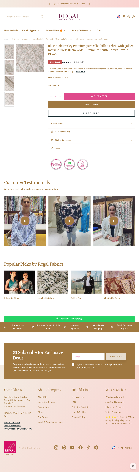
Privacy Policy (78, 417)
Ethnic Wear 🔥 (54, 30)
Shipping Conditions (81, 407)
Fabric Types (29, 30)
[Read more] (124, 17)
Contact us (43, 407)
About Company (49, 390)
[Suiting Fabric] (86, 282)
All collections (39, 30)
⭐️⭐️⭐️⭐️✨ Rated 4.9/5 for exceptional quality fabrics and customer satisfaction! (119, 420)
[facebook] (80, 447)
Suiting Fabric (77, 298)
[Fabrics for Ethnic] (19, 282)
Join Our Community (115, 402)
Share (57, 148)
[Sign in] (128, 17)
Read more (80, 71)
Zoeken (42, 17)
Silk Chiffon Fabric (112, 298)
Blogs (40, 412)
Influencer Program (114, 407)
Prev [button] (49, 4)
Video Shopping (113, 412)
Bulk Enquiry (91, 113)
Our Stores (43, 417)
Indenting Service (46, 402)
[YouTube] (72, 447)
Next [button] (89, 4)
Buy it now (91, 104)
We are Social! (115, 390)
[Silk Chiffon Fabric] (119, 282)
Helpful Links (81, 390)
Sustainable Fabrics (45, 298)
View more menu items (100, 30)
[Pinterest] (64, 447)
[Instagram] (56, 447)
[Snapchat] (96, 447)
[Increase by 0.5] (59, 96)
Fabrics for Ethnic (11, 298)
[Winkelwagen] (133, 17)
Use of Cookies (79, 412)
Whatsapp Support (114, 397)
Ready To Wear (80, 30)
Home (6, 39)
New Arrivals (11, 30)
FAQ (74, 402)
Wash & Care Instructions (50, 422)
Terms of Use (78, 397)
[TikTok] (88, 447)
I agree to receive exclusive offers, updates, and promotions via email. (99, 366)
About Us (42, 397)
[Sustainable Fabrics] (52, 282)
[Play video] (25, 221)
